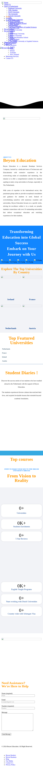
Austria (12, 47)
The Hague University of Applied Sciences (24, 41)
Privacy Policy (10, 765)
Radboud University (16, 22)
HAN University (15, 26)
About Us (9, 18)
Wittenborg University (17, 34)
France (12, 49)
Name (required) (7, 693)
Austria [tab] (4, 361)
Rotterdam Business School (19, 37)
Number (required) (8, 706)
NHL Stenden (14, 24)
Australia (13, 53)
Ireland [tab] (4, 357)
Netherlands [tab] (6, 349)
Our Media (9, 761)
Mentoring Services (12, 56)
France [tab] (4, 353)
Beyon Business (11, 45)
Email (3, 700)
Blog (7, 759)
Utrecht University (16, 30)
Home (8, 17)
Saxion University (16, 35)
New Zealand (14, 54)
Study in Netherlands (13, 20)
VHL (11, 32)
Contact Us (9, 58)
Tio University (14, 28)
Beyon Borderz (11, 43)
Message (4, 712)
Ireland (12, 51)
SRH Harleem (14, 39)
